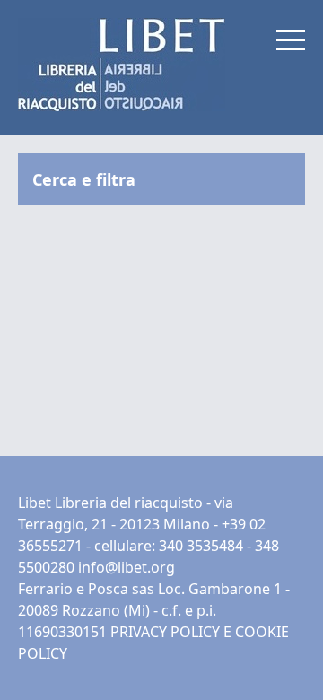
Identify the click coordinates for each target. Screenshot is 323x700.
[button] (290, 39)
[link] (121, 64)
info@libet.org (126, 567)
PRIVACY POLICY (165, 632)
